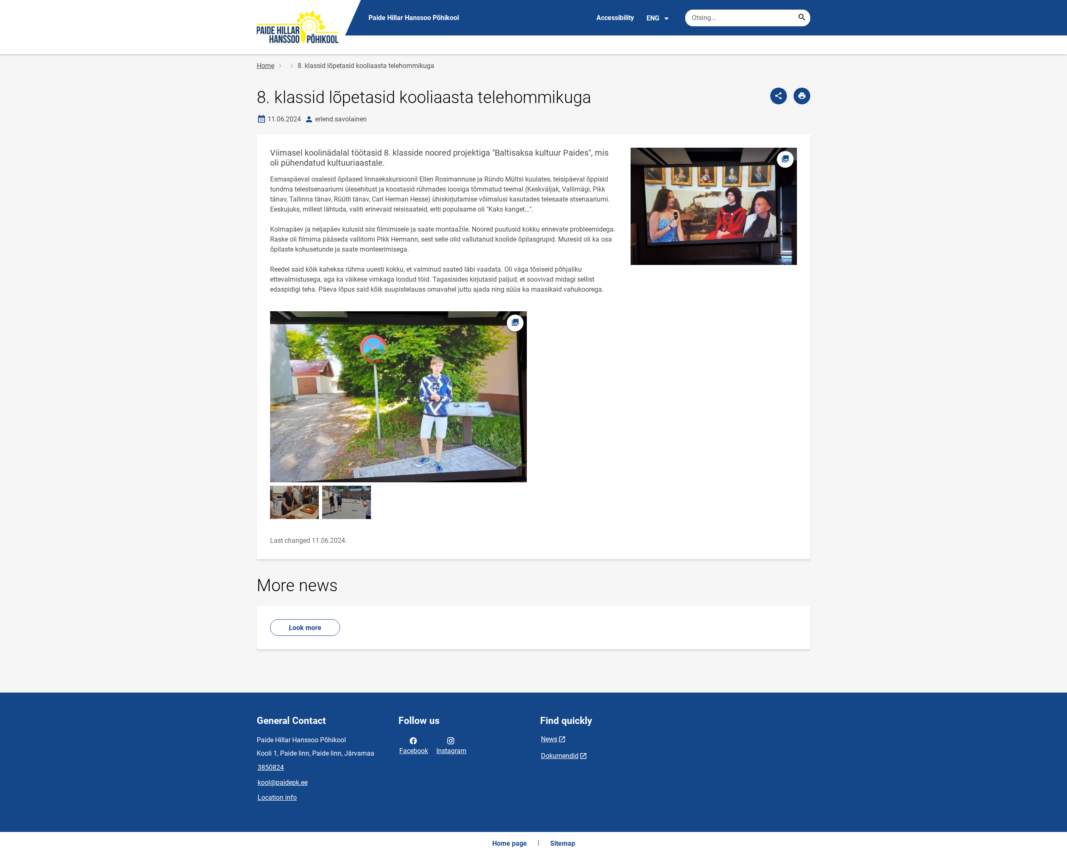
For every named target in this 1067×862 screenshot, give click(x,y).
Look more (305, 628)
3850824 (271, 767)
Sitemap (562, 843)
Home (265, 66)
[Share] (778, 96)
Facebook (413, 751)
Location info (277, 798)
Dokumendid (560, 756)
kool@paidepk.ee (283, 782)
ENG (652, 18)
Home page (509, 843)
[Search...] (802, 18)
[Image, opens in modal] (294, 502)
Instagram (451, 751)
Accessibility (615, 18)
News (549, 739)
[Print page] (802, 96)
